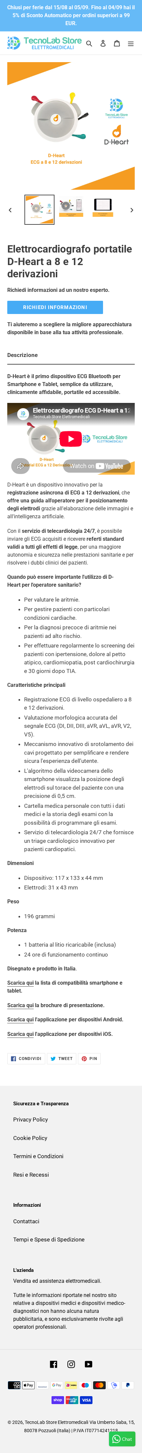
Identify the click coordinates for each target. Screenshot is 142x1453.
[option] (39, 209)
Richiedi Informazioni (55, 307)
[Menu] (131, 43)
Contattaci (26, 1221)
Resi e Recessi (31, 1174)
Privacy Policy (30, 1119)
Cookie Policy (30, 1138)
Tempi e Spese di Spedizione (49, 1239)
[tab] (71, 355)
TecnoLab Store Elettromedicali (56, 1422)
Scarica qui (20, 983)
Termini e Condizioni (38, 1156)
